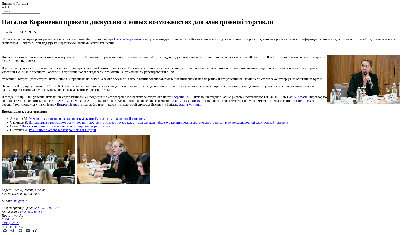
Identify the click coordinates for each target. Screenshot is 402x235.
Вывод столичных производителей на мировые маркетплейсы (66, 126)
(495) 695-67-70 (12, 219)
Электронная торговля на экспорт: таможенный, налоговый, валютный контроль (86, 118)
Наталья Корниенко (128, 39)
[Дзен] (20, 231)
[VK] (28, 231)
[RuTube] (35, 231)
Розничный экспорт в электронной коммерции (62, 130)
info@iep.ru (20, 201)
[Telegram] (13, 231)
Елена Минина (190, 104)
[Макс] (5, 231)
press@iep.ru (10, 223)
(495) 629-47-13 (49, 208)
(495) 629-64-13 (31, 211)
